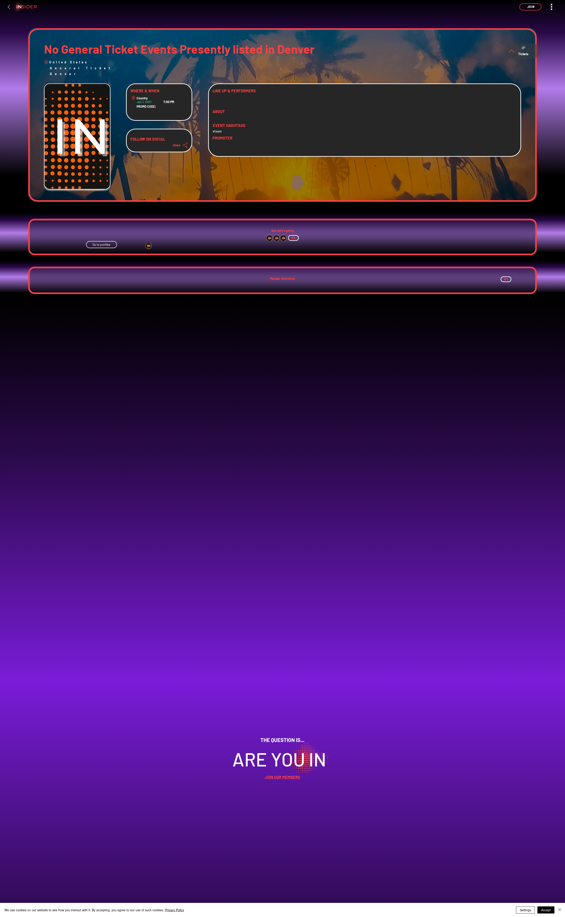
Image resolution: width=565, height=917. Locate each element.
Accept (546, 910)
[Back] (9, 6)
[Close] (559, 909)
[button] (530, 6)
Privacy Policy (174, 910)
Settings (525, 910)
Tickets (523, 54)
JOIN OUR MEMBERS (282, 777)
